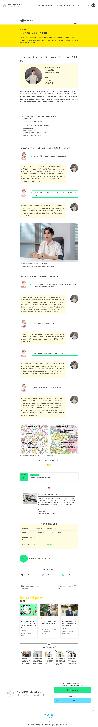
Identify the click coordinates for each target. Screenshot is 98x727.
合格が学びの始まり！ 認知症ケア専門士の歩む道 (67, 587)
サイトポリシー (43, 721)
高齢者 (38, 559)
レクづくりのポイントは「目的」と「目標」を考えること (36, 126)
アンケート (73, 5)
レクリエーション (48, 559)
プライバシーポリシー (53, 721)
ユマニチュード (46, 629)
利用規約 (62, 724)
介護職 (32, 559)
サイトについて (41, 5)
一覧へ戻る (49, 588)
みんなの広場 (67, 5)
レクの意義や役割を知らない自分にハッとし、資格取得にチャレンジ (40, 116)
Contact (72, 701)
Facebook (49, 574)
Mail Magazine (72, 690)
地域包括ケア (72, 631)
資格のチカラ (49, 5)
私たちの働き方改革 (57, 5)
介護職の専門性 (46, 631)
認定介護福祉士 (67, 633)
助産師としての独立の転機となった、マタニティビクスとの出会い (31, 587)
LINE (69, 574)
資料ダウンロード (81, 5)
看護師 (29, 633)
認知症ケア (45, 633)
